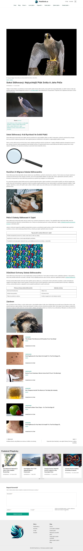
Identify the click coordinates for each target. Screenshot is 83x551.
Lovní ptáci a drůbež (54, 528)
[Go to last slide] (3, 465)
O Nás (66, 1)
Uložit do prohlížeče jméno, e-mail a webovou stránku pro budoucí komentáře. (65, 509)
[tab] (39, 478)
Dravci (51, 526)
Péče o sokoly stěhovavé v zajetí (14, 126)
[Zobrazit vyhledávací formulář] (75, 1)
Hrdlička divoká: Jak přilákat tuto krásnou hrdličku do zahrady (21, 440)
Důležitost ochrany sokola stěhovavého (16, 127)
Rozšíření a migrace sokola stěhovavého (16, 124)
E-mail (33, 509)
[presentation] (10, 460)
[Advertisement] (41, 16)
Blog (19, 5)
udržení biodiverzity (70, 277)
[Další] (80, 465)
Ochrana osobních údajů (47, 548)
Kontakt (71, 1)
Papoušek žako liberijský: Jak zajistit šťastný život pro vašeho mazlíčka (62, 441)
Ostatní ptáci (53, 530)
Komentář (9, 493)
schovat (19, 120)
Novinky (35, 528)
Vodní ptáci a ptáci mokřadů (54, 537)
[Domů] (6, 77)
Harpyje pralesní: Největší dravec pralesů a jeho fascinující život (51, 470)
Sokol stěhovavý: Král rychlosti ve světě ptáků (17, 123)
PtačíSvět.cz (10, 85)
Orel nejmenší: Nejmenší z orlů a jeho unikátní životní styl (10, 470)
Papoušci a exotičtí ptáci (54, 533)
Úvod (15, 5)
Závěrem (9, 129)
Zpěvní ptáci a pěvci (54, 540)
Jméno (9, 509)
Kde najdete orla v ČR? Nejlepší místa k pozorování (30, 470)
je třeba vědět (34, 90)
